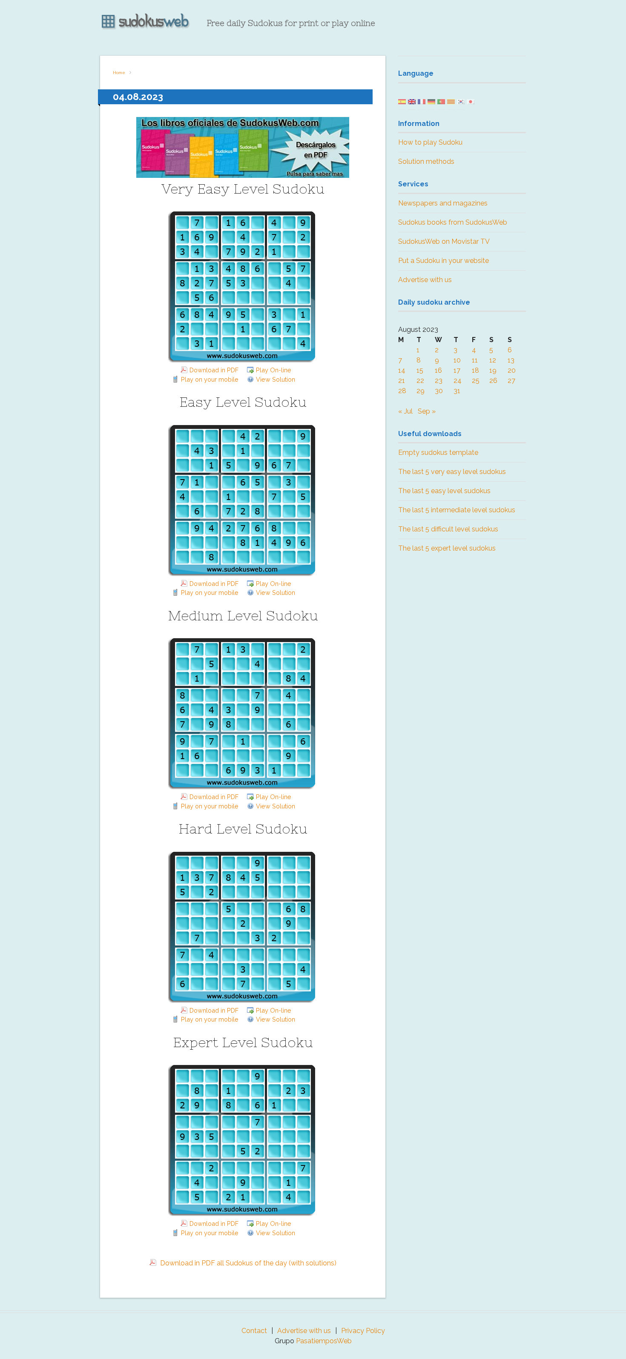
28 (402, 391)
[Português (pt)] (441, 101)
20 (512, 370)
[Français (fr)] (421, 101)
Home (119, 72)
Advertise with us (425, 280)
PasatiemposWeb (324, 1341)
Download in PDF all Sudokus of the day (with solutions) (247, 1263)
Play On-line (273, 370)
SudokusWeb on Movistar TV (444, 241)
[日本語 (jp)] (470, 101)
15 (419, 370)
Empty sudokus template (438, 452)
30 (439, 391)
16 (438, 370)
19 (493, 370)
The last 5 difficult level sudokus (448, 529)
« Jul (405, 411)
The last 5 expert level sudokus (447, 548)
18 (475, 370)
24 (458, 381)
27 (511, 381)
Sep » (427, 411)
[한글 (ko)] (461, 101)
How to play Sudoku (430, 142)
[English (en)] (412, 101)
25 (476, 381)
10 (457, 360)
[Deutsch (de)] (431, 101)
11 (475, 360)
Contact (254, 1331)
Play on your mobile (209, 379)
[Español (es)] (402, 101)
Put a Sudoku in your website (443, 261)
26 (493, 381)
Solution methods (426, 161)
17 (457, 370)
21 (401, 381)
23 (438, 381)
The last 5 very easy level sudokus (452, 472)
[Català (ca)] (451, 101)
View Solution (275, 379)
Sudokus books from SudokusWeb (452, 222)
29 (420, 391)
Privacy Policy (363, 1331)
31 (457, 391)
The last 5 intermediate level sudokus (456, 510)
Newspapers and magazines (443, 203)
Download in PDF (214, 370)
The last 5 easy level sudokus (444, 491)
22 (420, 381)
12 (492, 360)
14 (401, 370)
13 (511, 360)
